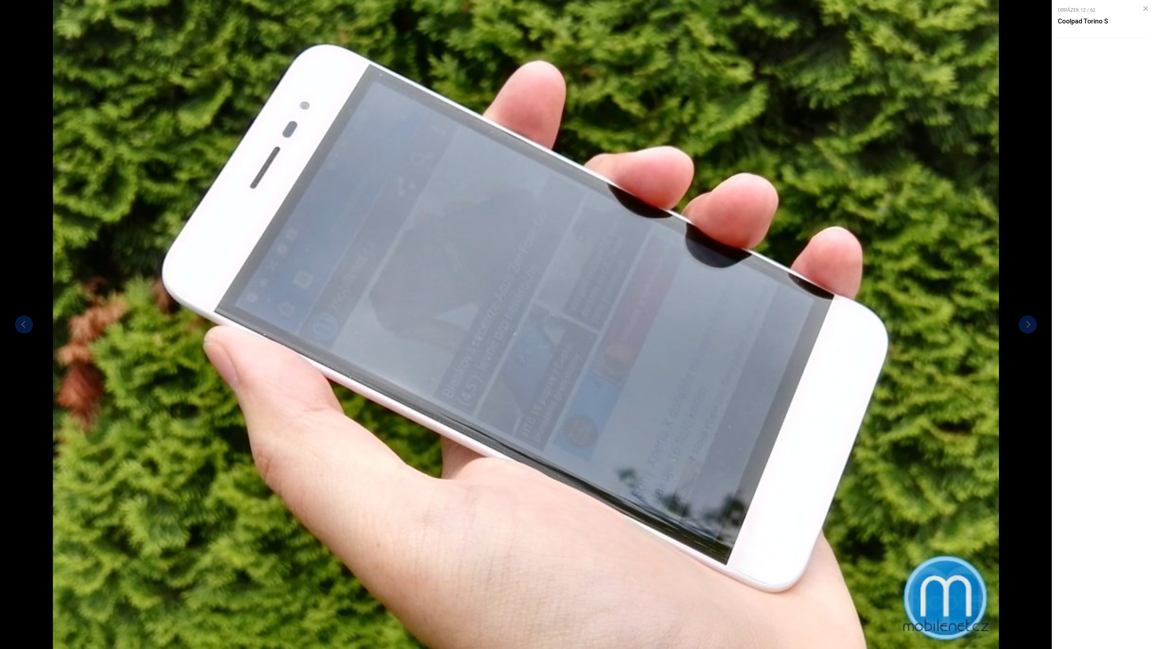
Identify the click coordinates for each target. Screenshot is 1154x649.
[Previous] (24, 324)
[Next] (1028, 324)
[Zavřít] (1145, 8)
